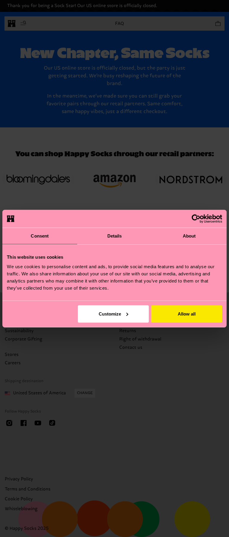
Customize (110, 313)
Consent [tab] (40, 235)
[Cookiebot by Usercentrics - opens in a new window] (196, 218)
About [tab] (189, 235)
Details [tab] (114, 235)
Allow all (187, 313)
